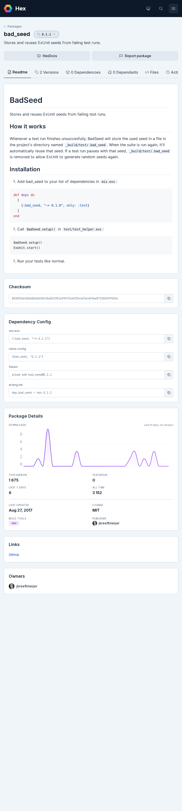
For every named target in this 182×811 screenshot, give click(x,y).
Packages (15, 26)
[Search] (161, 8)
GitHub (14, 555)
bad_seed (17, 34)
